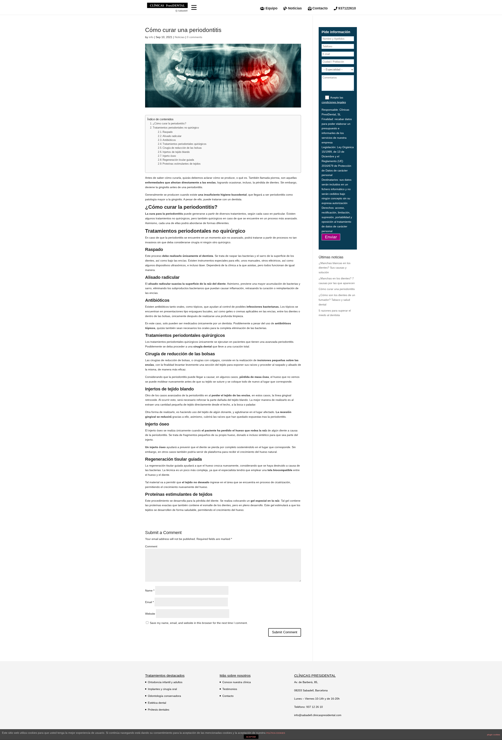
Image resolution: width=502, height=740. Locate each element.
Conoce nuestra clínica (236, 682)
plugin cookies (493, 735)
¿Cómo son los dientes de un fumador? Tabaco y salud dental (337, 299)
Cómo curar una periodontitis (337, 289)
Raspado (168, 132)
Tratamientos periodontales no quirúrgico (176, 127)
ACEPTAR (251, 737)
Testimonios (229, 689)
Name (149, 590)
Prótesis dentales (158, 709)
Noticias (180, 37)
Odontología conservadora (164, 695)
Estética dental (157, 702)
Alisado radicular (172, 136)
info (151, 37)
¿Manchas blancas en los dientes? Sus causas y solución (334, 268)
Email (149, 602)
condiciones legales (334, 102)
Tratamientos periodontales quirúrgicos (184, 144)
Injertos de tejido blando (176, 152)
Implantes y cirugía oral (162, 689)
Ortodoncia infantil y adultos (165, 682)
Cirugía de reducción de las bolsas (182, 148)
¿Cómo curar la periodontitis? (169, 123)
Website (150, 613)
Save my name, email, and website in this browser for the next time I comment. (199, 622)
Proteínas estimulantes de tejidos (182, 163)
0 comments (194, 37)
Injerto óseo (169, 156)
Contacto (228, 695)
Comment (151, 546)
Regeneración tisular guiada (178, 160)
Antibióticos (169, 140)
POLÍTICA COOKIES (275, 733)
